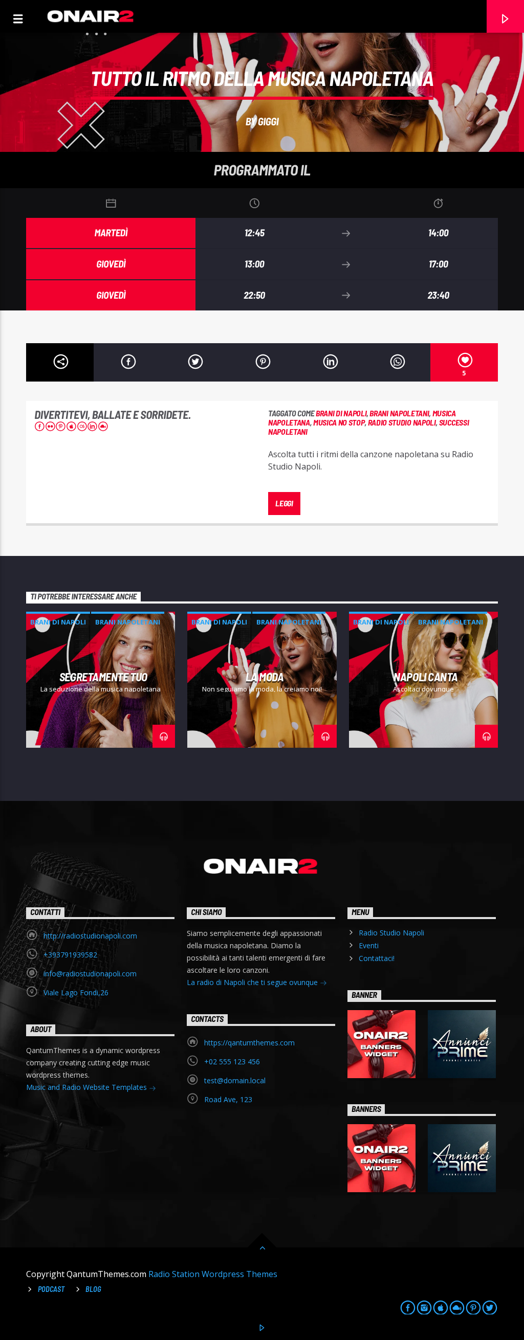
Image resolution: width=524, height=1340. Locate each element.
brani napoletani (399, 413)
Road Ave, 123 (228, 1099)
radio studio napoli (402, 422)
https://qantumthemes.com (249, 1042)
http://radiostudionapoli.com (90, 936)
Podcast (51, 1289)
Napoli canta (426, 676)
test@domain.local (235, 1080)
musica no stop (339, 422)
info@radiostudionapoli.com (90, 973)
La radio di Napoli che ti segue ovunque (253, 982)
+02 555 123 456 (232, 1061)
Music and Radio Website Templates (87, 1087)
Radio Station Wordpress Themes (212, 1274)
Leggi (284, 503)
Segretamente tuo (103, 676)
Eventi (369, 945)
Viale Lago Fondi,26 (75, 992)
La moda (265, 676)
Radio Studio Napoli (391, 932)
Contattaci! (377, 958)
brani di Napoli (341, 413)
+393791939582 (70, 954)
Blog (93, 1289)
